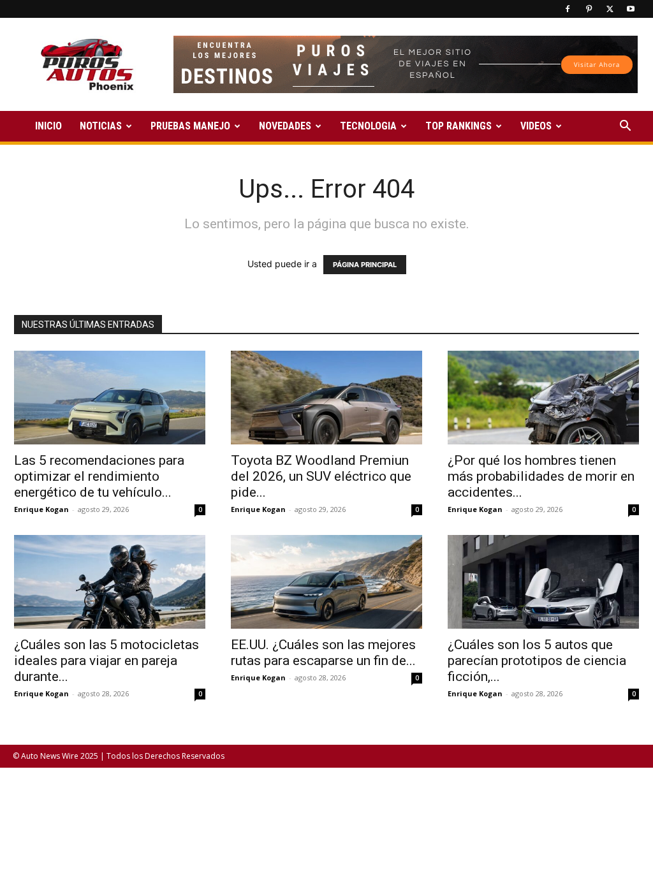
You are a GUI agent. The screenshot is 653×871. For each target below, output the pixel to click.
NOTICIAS (101, 126)
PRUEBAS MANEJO (190, 126)
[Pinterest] (588, 9)
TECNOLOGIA (368, 126)
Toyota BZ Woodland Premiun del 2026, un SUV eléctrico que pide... (321, 476)
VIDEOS (536, 126)
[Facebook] (567, 9)
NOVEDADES (285, 126)
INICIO (48, 126)
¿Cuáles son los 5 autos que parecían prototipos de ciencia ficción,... (537, 660)
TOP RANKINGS (458, 126)
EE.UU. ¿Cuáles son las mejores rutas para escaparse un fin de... (323, 652)
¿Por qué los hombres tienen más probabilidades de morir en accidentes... (541, 476)
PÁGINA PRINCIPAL (365, 264)
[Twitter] (609, 9)
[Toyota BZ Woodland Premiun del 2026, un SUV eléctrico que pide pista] (326, 397)
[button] (625, 127)
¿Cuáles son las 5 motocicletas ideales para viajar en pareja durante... (106, 660)
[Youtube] (630, 9)
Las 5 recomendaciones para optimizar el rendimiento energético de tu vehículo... (99, 476)
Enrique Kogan (41, 509)
